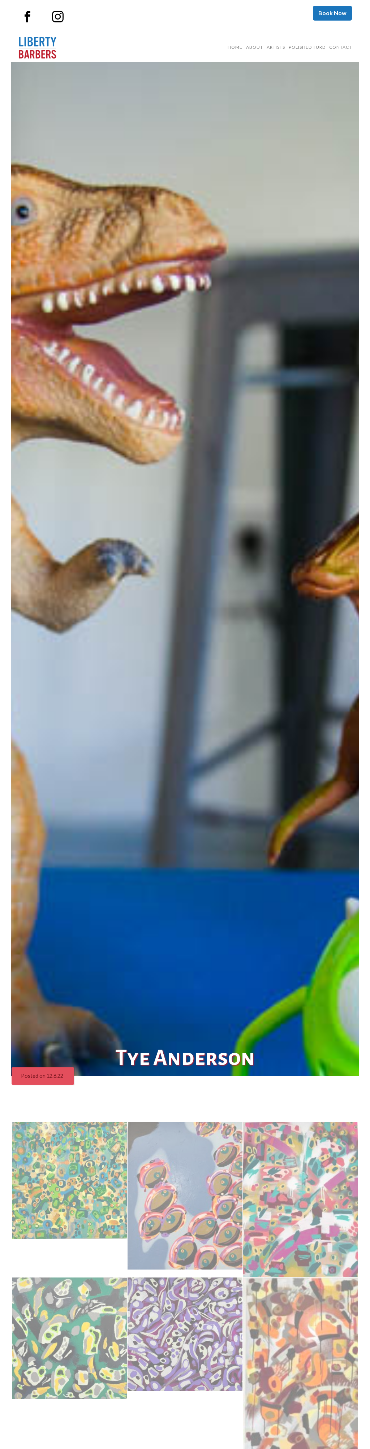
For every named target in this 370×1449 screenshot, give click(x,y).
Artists (276, 47)
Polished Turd (307, 47)
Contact (340, 47)
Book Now (332, 12)
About (254, 47)
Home (235, 47)
